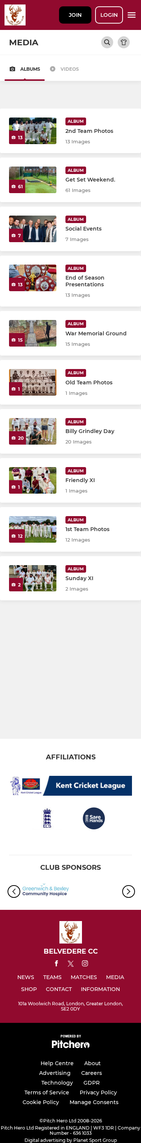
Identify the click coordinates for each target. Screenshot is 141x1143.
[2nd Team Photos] (32, 131)
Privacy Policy (98, 1092)
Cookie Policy (41, 1102)
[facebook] (56, 965)
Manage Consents (94, 1102)
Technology (57, 1082)
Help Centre (57, 1063)
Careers (91, 1073)
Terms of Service (46, 1092)
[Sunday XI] (32, 578)
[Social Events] (32, 229)
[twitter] (71, 964)
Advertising (55, 1073)
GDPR (91, 1082)
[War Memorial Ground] (32, 333)
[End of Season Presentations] (32, 278)
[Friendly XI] (32, 480)
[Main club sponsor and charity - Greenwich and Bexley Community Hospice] (46, 891)
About (92, 1063)
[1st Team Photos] (32, 529)
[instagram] (85, 965)
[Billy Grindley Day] (32, 431)
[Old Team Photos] (32, 382)
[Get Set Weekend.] (32, 180)
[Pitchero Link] (70, 1046)
